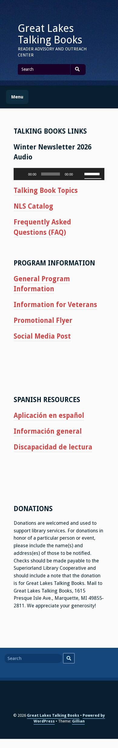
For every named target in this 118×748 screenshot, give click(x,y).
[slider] (92, 173)
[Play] (21, 174)
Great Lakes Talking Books (50, 34)
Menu (17, 97)
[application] (59, 174)
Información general (48, 431)
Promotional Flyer (43, 320)
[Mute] (80, 174)
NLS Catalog (33, 206)
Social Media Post (42, 336)
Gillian (78, 721)
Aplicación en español (49, 415)
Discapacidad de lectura (53, 447)
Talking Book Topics (46, 190)
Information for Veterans (55, 305)
